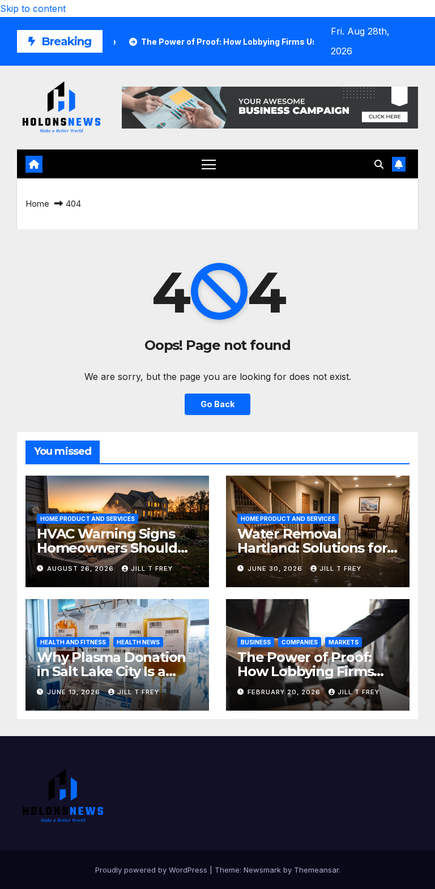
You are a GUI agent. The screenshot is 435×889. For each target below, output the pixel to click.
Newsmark (262, 869)
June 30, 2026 (276, 568)
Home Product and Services (87, 518)
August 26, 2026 (81, 568)
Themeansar (316, 869)
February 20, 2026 (285, 692)
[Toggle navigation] (209, 164)
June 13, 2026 (75, 692)
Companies (300, 642)
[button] (378, 164)
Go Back (217, 404)
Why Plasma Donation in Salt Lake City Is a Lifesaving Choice (111, 671)
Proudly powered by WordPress (152, 869)
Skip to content (33, 8)
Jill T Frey (152, 568)
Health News (138, 642)
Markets (344, 642)
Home (37, 203)
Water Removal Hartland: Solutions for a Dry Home (317, 547)
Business (256, 642)
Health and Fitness (73, 642)
